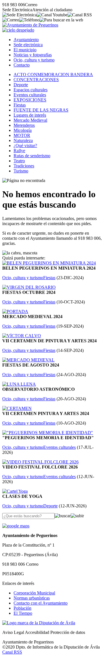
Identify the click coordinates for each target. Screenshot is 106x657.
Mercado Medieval (30, 120)
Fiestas (20, 105)
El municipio (25, 49)
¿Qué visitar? (25, 145)
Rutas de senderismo (32, 155)
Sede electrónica (28, 44)
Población (22, 608)
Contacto (22, 65)
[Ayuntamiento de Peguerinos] (30, 25)
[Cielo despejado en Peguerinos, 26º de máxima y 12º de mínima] (18, 30)
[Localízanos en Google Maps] (15, 525)
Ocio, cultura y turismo (34, 59)
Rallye (19, 150)
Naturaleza (23, 140)
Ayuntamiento (26, 39)
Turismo (21, 170)
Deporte (21, 84)
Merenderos (24, 125)
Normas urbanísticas (32, 598)
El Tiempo (23, 613)
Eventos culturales (30, 94)
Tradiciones (24, 165)
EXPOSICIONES (30, 99)
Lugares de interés (30, 115)
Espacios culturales (30, 89)
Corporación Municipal (34, 593)
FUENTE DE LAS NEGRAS (41, 110)
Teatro (19, 160)
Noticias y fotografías (33, 54)
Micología (23, 130)
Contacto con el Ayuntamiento (41, 603)
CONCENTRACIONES (36, 79)
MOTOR (22, 135)
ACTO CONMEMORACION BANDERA (53, 74)
